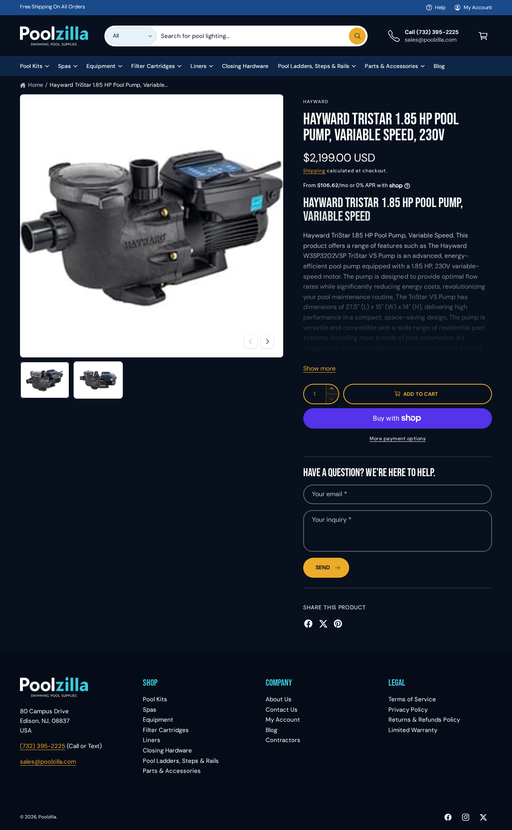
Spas (64, 66)
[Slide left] (250, 341)
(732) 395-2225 (42, 746)
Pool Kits (31, 66)
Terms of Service (412, 699)
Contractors (283, 740)
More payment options (398, 438)
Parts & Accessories (391, 66)
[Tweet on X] (323, 624)
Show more (319, 368)
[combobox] (263, 36)
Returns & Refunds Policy (424, 720)
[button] (483, 36)
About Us (279, 699)
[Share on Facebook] (308, 624)
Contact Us (282, 710)
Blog (271, 730)
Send (323, 567)
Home (35, 84)
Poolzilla (47, 817)
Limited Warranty (412, 730)
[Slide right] (267, 341)
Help (440, 7)
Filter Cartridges (152, 66)
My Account (478, 7)
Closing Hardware (167, 750)
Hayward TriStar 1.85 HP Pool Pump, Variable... (109, 84)
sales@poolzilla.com (48, 762)
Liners (198, 66)
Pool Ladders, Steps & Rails (313, 66)
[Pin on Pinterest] (338, 624)
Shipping (314, 171)
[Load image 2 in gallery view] (98, 380)
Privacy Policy (408, 710)
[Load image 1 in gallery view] (45, 380)
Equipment (101, 66)
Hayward (315, 102)
